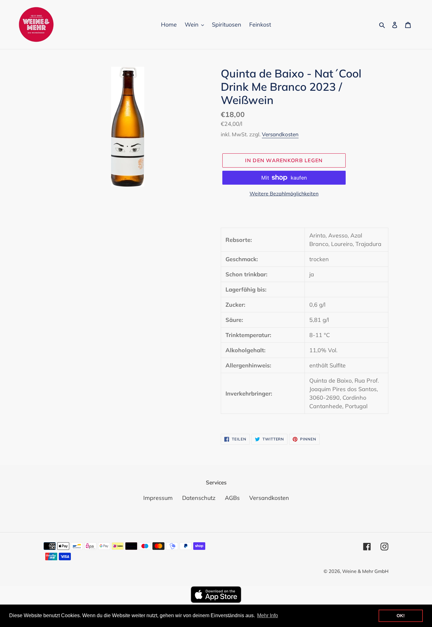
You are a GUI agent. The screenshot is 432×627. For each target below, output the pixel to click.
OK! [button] (401, 615)
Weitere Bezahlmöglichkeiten (284, 193)
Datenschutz (198, 497)
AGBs (232, 497)
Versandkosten (280, 134)
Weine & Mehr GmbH (365, 571)
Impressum (158, 497)
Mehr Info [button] (267, 615)
